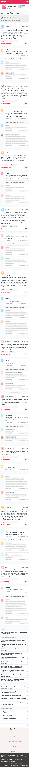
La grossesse (5, 41)
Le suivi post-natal (6, 715)
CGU (14, 744)
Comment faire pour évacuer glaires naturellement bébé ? (11, 654)
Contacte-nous (14, 749)
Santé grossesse (13, 41)
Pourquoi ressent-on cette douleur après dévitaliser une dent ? (13, 671)
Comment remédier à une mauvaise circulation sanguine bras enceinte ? (11, 667)
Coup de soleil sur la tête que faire (11, 695)
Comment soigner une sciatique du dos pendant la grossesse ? (12, 703)
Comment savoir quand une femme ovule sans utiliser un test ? (13, 687)
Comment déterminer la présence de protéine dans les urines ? (11, 691)
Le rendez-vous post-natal (8, 718)
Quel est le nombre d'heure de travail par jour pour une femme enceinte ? (13, 680)
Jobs (14, 736)
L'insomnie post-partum (8, 725)
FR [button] (27, 1)
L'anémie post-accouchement (9, 721)
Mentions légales (14, 739)
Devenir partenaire (14, 734)
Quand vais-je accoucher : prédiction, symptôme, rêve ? (11, 675)
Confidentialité (14, 746)
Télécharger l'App (21, 6)
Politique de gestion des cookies (14, 741)
